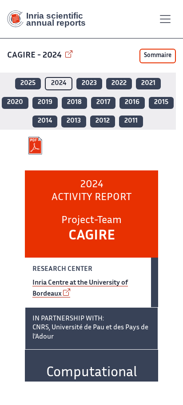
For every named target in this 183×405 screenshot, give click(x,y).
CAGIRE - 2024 (35, 55)
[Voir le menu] (165, 19)
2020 (15, 102)
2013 (74, 121)
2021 (148, 83)
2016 (132, 102)
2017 (103, 102)
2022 (119, 83)
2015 (161, 102)
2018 (74, 102)
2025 (28, 83)
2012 (102, 121)
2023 (89, 83)
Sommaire (157, 55)
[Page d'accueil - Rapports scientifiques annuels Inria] (49, 19)
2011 (131, 121)
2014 (45, 121)
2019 (45, 102)
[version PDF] (36, 145)
